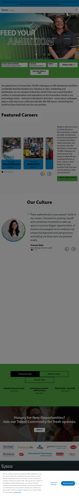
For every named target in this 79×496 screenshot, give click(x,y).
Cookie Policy (17, 492)
